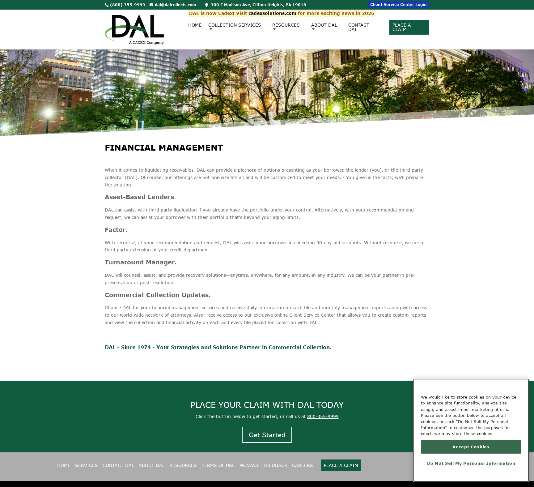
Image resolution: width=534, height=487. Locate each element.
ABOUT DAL (152, 465)
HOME (63, 465)
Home (194, 25)
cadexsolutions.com (272, 13)
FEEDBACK (275, 465)
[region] (471, 430)
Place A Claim (401, 27)
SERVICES (86, 465)
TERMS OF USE (218, 465)
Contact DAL (358, 27)
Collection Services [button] (234, 25)
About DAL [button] (324, 25)
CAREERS (302, 465)
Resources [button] (286, 25)
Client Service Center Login (398, 4)
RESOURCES (183, 465)
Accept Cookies (471, 446)
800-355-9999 (323, 416)
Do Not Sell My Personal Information (471, 463)
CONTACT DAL (118, 465)
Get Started (267, 434)
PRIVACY (249, 465)
